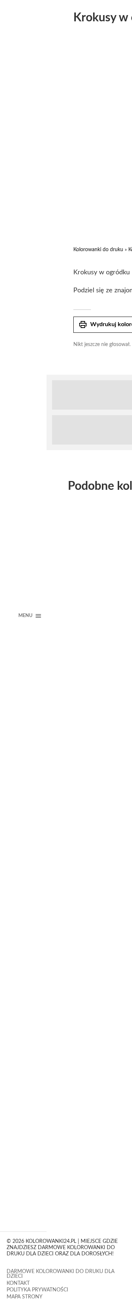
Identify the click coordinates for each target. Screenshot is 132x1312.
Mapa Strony (25, 1296)
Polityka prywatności (37, 1290)
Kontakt (18, 1283)
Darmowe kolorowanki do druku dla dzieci (60, 1274)
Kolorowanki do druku (98, 249)
